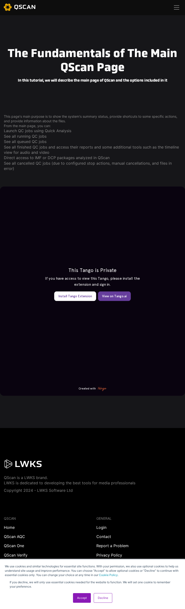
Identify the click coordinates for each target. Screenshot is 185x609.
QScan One (14, 545)
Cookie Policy (108, 575)
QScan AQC (14, 536)
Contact (103, 536)
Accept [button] (82, 598)
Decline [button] (103, 598)
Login (101, 527)
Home (9, 527)
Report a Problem (112, 545)
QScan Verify (15, 555)
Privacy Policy (109, 555)
